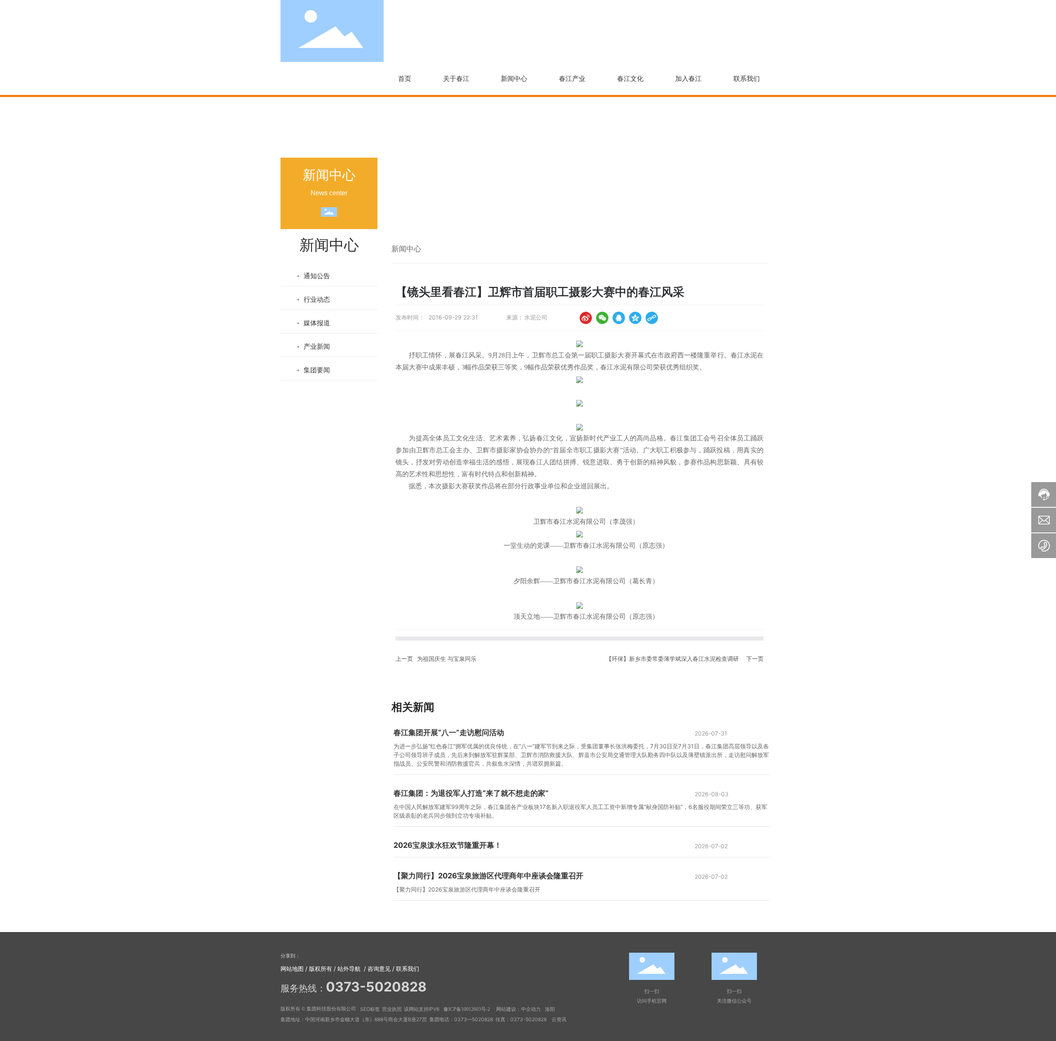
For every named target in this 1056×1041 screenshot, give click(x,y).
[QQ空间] (635, 318)
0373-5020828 (529, 1019)
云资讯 (559, 1019)
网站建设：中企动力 (518, 1009)
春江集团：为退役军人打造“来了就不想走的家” (471, 793)
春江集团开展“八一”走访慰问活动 (449, 732)
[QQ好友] (619, 318)
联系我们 (407, 968)
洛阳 (550, 1009)
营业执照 (392, 1009)
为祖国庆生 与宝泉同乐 (446, 658)
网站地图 (292, 968)
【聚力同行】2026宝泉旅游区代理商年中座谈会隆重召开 (488, 875)
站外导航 (349, 968)
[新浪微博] (586, 318)
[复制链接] (652, 318)
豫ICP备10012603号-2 (466, 1009)
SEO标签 (370, 1009)
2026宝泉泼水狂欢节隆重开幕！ (448, 845)
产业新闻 (610, 217)
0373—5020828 (473, 1019)
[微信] (602, 318)
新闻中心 (577, 217)
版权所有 (320, 968)
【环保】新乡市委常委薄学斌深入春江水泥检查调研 (672, 658)
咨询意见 (379, 968)
